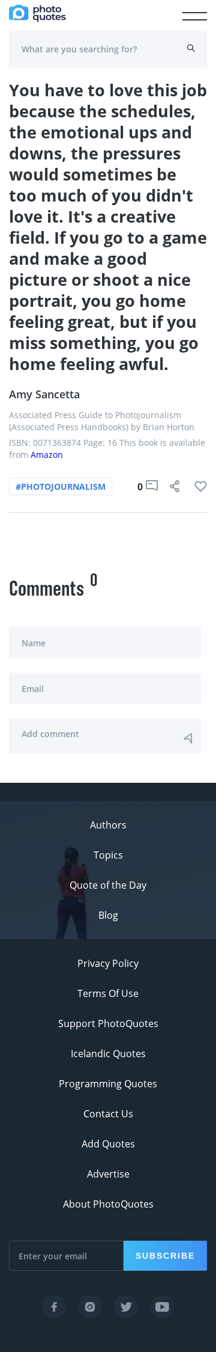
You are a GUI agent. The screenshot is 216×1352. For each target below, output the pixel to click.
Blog (108, 915)
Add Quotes (108, 1143)
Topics (108, 855)
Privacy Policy (108, 963)
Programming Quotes (108, 1083)
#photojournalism (61, 486)
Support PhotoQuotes (108, 1023)
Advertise (108, 1174)
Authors (108, 825)
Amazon (47, 454)
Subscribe (165, 1256)
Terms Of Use (108, 993)
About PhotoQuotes (108, 1204)
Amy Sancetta (44, 394)
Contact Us (108, 1113)
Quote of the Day (108, 885)
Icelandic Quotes (108, 1053)
